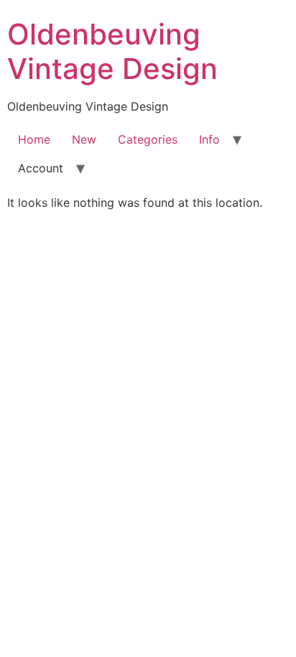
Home (34, 139)
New (84, 139)
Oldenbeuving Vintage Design (112, 51)
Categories (147, 139)
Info (209, 139)
